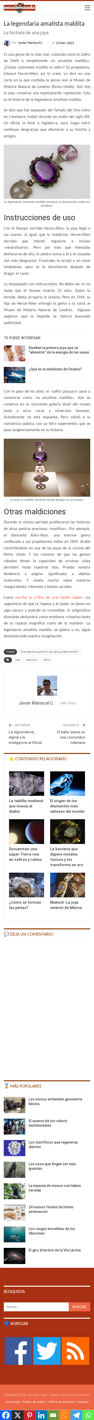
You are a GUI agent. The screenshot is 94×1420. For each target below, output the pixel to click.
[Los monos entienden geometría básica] (14, 1105)
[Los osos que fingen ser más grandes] (14, 1170)
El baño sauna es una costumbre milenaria (71, 737)
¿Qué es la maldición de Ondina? (55, 369)
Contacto (82, 1402)
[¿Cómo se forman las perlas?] (26, 885)
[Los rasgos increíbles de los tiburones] (14, 1234)
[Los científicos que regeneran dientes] (14, 1148)
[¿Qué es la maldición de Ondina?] (14, 375)
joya (18, 659)
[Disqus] (47, 1008)
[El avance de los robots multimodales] (14, 1127)
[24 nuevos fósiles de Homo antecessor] (14, 1213)
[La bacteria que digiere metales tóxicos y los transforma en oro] (67, 831)
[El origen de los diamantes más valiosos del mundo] (67, 783)
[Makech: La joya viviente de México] (67, 885)
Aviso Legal (13, 1402)
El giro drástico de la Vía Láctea (55, 1250)
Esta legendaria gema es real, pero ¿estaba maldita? (49, 651)
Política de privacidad (61, 1402)
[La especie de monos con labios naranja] (14, 1191)
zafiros (47, 659)
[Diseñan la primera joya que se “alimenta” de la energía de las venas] (14, 353)
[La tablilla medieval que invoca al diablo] (26, 783)
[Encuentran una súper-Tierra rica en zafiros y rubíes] (26, 831)
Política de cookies (34, 1402)
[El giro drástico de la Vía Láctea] (14, 1256)
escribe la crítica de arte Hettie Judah (48, 598)
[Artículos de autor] (47, 686)
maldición (31, 659)
